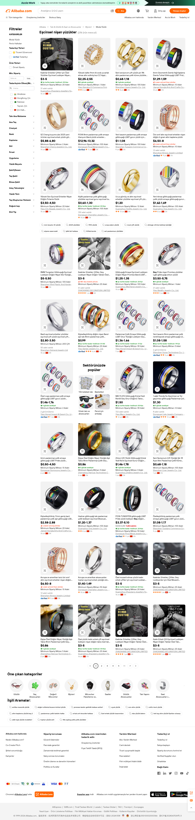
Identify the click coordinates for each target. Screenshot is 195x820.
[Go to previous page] (90, 665)
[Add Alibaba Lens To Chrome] (44, 794)
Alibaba (42, 27)
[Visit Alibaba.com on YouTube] (181, 773)
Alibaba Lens (21, 794)
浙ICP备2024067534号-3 (170, 816)
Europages (139, 807)
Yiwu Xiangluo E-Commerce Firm (92, 87)
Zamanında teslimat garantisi (56, 750)
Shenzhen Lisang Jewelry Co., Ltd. (130, 87)
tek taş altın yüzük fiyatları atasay (166, 714)
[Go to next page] (135, 665)
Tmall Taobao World (83, 807)
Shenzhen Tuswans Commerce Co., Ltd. (131, 147)
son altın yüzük (134, 707)
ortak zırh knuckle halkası (83, 714)
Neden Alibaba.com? (15, 740)
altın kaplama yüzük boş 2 (22, 714)
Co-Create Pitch (13, 745)
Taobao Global (109, 807)
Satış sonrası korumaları (54, 756)
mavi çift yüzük (133, 225)
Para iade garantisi (52, 745)
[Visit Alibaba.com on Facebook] (159, 773)
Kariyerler (10, 756)
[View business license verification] (123, 815)
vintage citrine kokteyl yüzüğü (159, 225)
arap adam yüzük (112, 225)
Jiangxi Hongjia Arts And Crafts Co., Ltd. (169, 87)
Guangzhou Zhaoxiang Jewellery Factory (57, 91)
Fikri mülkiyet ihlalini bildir (130, 761)
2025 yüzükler (74, 225)
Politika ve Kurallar (51, 767)
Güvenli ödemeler (51, 740)
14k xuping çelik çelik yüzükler (74, 720)
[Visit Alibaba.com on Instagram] (176, 773)
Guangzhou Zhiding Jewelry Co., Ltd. (131, 472)
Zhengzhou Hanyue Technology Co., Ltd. (94, 472)
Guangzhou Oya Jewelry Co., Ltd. (167, 209)
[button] (112, 11)
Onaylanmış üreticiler (90, 743)
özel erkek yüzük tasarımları (112, 714)
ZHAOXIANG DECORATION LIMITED (94, 290)
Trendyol (128, 807)
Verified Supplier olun (166, 756)
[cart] (147, 11)
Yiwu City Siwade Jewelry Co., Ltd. (55, 209)
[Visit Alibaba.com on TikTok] (187, 773)
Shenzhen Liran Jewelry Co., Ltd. (167, 470)
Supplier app (83, 794)
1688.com (68, 807)
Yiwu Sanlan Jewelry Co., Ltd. (90, 349)
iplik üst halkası (72, 231)
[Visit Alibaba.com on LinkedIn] (164, 773)
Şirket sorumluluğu (14, 750)
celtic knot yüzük (155, 707)
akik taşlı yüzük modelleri (22, 720)
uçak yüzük (115, 707)
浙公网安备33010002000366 (144, 816)
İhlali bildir (123, 767)
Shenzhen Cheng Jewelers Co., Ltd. (56, 147)
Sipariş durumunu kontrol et (169, 750)
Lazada (98, 807)
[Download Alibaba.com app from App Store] (158, 794)
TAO (120, 807)
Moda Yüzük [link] (101, 27)
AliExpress (56, 807)
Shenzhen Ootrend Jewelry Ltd (54, 350)
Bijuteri (88, 27)
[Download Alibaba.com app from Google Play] (179, 794)
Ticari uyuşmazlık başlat (129, 750)
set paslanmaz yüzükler (113, 231)
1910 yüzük (92, 225)
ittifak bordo (91, 231)
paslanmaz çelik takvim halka (52, 714)
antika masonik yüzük (20, 707)
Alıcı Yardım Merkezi (128, 740)
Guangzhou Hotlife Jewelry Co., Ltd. (131, 209)
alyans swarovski (51, 231)
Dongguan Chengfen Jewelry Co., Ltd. (94, 215)
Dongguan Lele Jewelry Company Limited (169, 414)
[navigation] (21, 347)
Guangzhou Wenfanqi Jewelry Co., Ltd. (131, 287)
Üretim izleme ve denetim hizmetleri (59, 761)
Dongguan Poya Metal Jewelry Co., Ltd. (94, 147)
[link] (191, 793)
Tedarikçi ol (162, 740)
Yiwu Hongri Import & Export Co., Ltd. (131, 349)
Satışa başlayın (163, 745)
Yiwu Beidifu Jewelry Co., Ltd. (166, 290)
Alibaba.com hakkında (16, 734)
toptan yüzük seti (47, 720)
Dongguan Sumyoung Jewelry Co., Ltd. (57, 470)
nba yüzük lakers (138, 714)
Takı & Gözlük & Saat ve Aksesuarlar (65, 27)
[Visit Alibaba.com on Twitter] (170, 773)
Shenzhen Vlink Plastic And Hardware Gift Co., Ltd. (57, 284)
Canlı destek (124, 745)
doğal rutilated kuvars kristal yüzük (52, 707)
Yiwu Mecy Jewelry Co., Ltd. (127, 414)
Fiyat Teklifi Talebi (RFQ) (91, 748)
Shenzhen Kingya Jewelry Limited (168, 153)
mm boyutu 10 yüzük (52, 225)
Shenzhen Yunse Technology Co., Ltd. (169, 352)
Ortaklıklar (161, 761)
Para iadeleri (124, 756)
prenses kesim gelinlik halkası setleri (88, 707)
